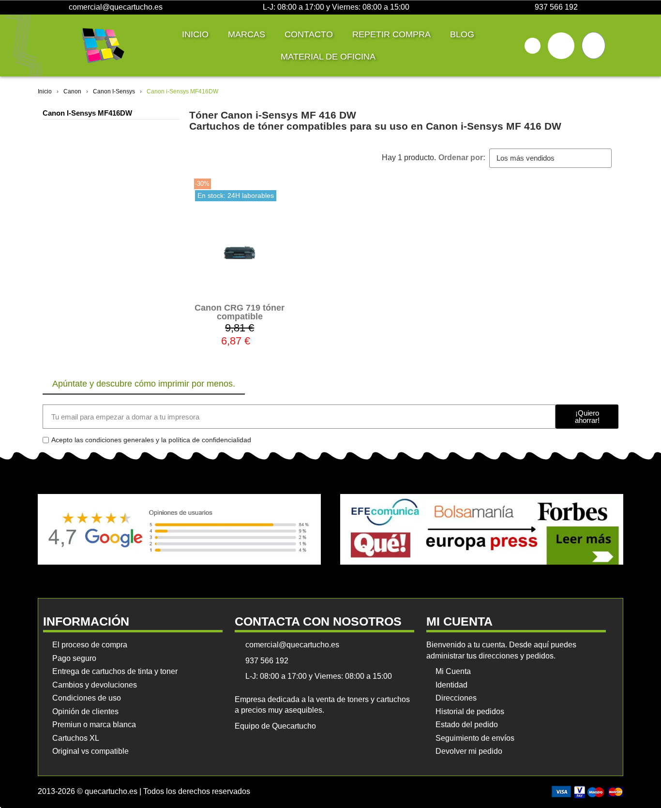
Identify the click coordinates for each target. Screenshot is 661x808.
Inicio (195, 34)
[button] (533, 46)
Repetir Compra (391, 34)
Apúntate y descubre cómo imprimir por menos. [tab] (143, 384)
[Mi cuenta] (561, 45)
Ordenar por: (461, 157)
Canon (72, 91)
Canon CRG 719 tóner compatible (240, 312)
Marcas (246, 34)
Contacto (309, 34)
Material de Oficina (328, 56)
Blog (462, 34)
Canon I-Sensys (114, 91)
